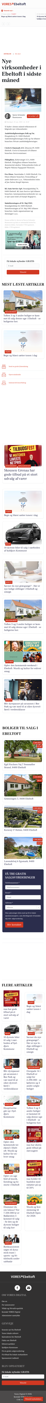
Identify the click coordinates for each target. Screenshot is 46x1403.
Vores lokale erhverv (10, 1333)
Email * (8, 893)
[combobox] (6, 907)
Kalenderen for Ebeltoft (11, 1337)
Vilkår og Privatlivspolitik (12, 1308)
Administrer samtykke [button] (11, 1315)
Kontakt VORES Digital (11, 1312)
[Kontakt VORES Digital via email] (28, 1288)
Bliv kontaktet (14, 924)
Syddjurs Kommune (10, 1347)
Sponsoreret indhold (10, 1358)
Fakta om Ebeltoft (9, 1340)
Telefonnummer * (12, 883)
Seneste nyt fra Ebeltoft (11, 1330)
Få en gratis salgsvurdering (13, 1351)
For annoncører (8, 1305)
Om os (4, 1301)
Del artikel (31, 116)
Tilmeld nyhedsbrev (33, 1399)
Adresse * (9, 903)
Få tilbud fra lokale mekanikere (15, 1354)
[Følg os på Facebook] (17, 1288)
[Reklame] (23, 239)
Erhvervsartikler (8, 1344)
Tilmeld (23, 272)
